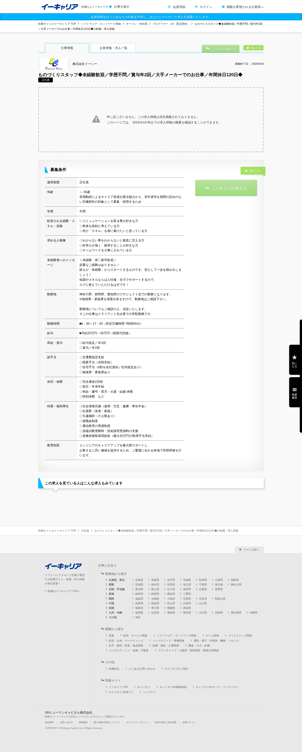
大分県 (203, 612)
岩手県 (171, 580)
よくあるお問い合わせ (142, 668)
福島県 (235, 580)
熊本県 (187, 612)
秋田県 (203, 580)
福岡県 (139, 612)
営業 (111, 635)
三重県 (187, 593)
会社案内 (49, 722)
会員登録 (179, 7)
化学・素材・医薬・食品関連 (126, 645)
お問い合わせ (66, 722)
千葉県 (203, 584)
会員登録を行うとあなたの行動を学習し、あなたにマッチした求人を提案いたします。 (151, 17)
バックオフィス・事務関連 (168, 640)
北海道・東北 (117, 580)
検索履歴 (294, 396)
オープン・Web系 (136, 23)
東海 (111, 593)
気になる (294, 365)
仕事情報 (67, 48)
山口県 (203, 603)
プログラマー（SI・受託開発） (171, 23)
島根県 (155, 603)
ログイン (206, 7)
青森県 (155, 580)
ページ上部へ (251, 549)
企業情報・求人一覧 (113, 48)
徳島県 (139, 608)
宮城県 (187, 580)
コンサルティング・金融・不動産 (129, 650)
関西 (111, 598)
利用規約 (83, 722)
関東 (111, 584)
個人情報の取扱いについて (107, 722)
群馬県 (171, 584)
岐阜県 (139, 593)
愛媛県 (171, 608)
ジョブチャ (149, 692)
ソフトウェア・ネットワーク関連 (101, 23)
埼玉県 (187, 584)
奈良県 (203, 598)
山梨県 (203, 589)
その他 (113, 617)
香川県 (155, 608)
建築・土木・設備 (199, 645)
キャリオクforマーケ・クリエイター (217, 687)
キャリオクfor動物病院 (173, 687)
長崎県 (171, 612)
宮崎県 (219, 612)
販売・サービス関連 (135, 635)
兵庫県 (187, 598)
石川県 (171, 589)
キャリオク (143, 687)
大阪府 (171, 598)
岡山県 (171, 603)
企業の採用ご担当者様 (165, 722)
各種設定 (114, 668)
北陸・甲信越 (117, 589)
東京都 (219, 584)
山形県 (219, 580)
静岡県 (155, 593)
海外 (138, 617)
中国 (111, 603)
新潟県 (139, 589)
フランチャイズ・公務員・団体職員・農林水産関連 (188, 650)
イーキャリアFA (118, 687)
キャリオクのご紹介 (176, 668)
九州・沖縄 (115, 612)
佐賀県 (155, 612)
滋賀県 (139, 598)
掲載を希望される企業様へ (245, 7)
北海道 (139, 580)
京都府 (155, 598)
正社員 (85, 530)
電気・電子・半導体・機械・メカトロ (216, 640)
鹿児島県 (236, 612)
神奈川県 (236, 584)
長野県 (219, 589)
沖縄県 (253, 612)
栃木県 (155, 584)
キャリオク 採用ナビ (121, 692)
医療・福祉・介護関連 (166, 645)
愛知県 (171, 593)
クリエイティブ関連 (240, 635)
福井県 (187, 589)
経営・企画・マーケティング (126, 640)
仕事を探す (122, 6)
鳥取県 (139, 603)
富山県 (155, 589)
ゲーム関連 (212, 635)
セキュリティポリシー (137, 722)
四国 (111, 608)
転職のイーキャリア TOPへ (64, 591)
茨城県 (139, 584)
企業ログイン (189, 722)
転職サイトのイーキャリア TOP (57, 23)
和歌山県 (220, 598)
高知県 (187, 608)
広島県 (187, 603)
